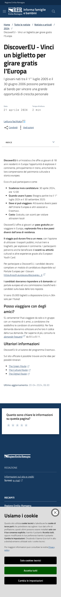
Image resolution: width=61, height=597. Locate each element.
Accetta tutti (30, 570)
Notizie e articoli (43, 24)
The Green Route (17, 366)
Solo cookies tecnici (30, 560)
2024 (6, 28)
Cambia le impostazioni (30, 581)
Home (7, 24)
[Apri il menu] (4, 11)
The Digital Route (18, 374)
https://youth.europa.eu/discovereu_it (23, 275)
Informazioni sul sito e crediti (19, 476)
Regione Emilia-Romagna (15, 2)
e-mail (16, 480)
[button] (53, 11)
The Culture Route (18, 370)
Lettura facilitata (13, 121)
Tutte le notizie (22, 24)
